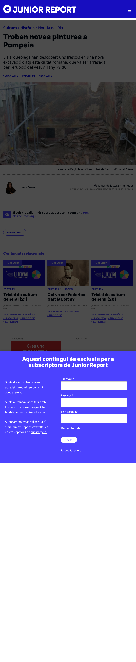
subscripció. (39, 432)
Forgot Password (71, 450)
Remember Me (70, 428)
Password (67, 395)
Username (67, 379)
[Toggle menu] (130, 10)
